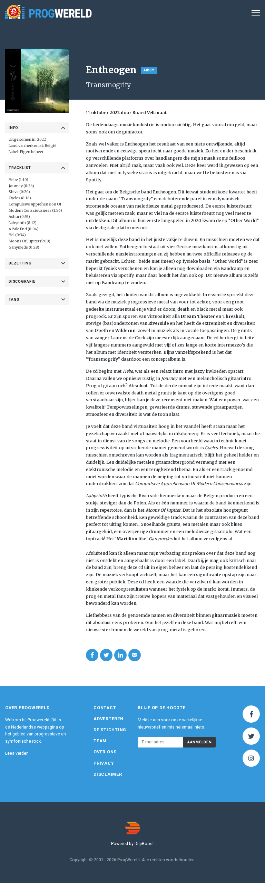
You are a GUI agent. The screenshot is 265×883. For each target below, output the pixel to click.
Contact (105, 707)
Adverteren (109, 718)
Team (100, 741)
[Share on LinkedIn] (120, 655)
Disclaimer (108, 774)
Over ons (105, 752)
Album (149, 70)
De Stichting (110, 730)
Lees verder (16, 753)
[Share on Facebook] (92, 655)
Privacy (104, 763)
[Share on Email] (134, 655)
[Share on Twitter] (106, 655)
